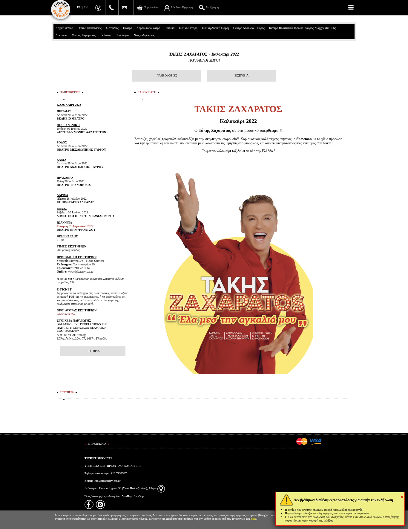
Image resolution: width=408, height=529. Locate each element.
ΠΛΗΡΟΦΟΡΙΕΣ (167, 75)
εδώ (253, 518)
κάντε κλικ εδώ (66, 314)
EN (86, 7)
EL (79, 7)
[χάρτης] (161, 488)
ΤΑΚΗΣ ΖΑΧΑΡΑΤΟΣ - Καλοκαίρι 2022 (204, 54)
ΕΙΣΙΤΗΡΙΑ (241, 75)
